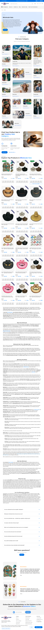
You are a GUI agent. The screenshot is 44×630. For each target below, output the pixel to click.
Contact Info (38, 616)
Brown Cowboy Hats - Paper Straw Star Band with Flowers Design (8, 200)
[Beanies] (38, 106)
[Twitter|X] (39, 1)
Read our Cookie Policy (6, 628)
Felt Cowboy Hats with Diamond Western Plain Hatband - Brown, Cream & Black (22, 224)
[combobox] (22, 4)
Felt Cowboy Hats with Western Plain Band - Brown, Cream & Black (21, 296)
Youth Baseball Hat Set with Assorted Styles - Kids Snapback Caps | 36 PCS (35, 248)
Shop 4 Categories (5, 65)
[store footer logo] (6, 619)
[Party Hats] (6, 106)
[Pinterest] (40, 1)
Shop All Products (4, 84)
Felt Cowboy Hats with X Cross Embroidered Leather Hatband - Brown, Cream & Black (22, 175)
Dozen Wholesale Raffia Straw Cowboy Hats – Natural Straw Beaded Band (36, 296)
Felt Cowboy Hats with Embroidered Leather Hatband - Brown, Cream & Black (36, 174)
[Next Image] (13, 166)
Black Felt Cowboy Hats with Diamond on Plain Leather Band (8, 224)
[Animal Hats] (18, 114)
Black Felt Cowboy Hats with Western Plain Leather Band (21, 200)
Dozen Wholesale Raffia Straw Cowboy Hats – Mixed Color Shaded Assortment (8, 248)
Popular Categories (28, 616)
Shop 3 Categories (36, 65)
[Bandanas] (6, 90)
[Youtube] (41, 1)
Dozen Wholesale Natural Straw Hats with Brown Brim (36, 224)
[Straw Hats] (18, 73)
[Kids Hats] (6, 59)
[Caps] (6, 48)
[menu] (22, 7)
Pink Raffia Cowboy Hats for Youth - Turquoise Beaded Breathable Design (7, 296)
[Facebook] (36, 1)
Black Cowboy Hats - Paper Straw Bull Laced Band (35, 200)
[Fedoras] (38, 71)
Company (17, 616)
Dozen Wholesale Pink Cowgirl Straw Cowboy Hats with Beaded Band (21, 272)
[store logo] (5, 4)
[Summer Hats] (38, 51)
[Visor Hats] (17, 101)
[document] (22, 627)
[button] (35, 3)
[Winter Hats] (7, 124)
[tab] (22, 509)
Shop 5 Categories (15, 65)
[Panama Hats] (38, 86)
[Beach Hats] (22, 86)
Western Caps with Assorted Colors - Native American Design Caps (7, 174)
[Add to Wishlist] (40, 3)
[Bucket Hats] (6, 75)
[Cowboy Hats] (22, 52)
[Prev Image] (2, 166)
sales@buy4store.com (39, 619)
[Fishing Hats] (27, 101)
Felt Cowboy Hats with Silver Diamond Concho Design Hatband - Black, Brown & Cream (36, 273)
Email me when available (35, 183)
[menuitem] (5, 7)
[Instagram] (37, 1)
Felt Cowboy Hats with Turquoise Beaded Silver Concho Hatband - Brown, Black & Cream (22, 249)
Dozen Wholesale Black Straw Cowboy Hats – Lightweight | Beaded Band (8, 272)
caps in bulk (11, 462)
